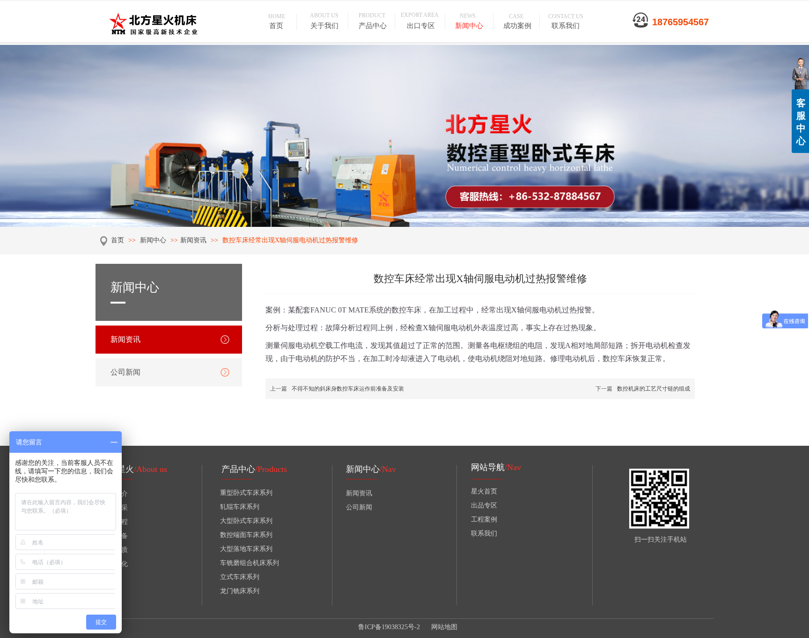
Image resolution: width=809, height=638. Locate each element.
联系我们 (484, 533)
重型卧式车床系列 (246, 492)
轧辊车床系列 (239, 506)
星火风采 (115, 507)
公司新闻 (359, 507)
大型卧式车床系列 (246, 520)
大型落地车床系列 (246, 548)
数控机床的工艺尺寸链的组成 (653, 388)
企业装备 (115, 535)
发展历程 (115, 521)
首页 (117, 240)
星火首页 (484, 491)
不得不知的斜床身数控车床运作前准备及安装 (348, 388)
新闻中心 (154, 240)
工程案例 (484, 519)
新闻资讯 (193, 240)
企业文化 (115, 563)
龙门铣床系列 (239, 590)
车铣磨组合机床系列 (249, 562)
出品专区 (484, 505)
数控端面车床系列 (246, 534)
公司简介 (115, 493)
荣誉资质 (115, 549)
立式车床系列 (239, 576)
